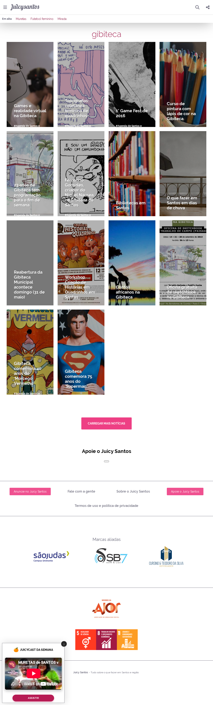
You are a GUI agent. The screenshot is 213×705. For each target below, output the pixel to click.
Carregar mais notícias (106, 423)
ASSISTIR (33, 698)
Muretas (21, 19)
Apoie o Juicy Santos (185, 491)
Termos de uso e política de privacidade (106, 506)
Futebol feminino (42, 19)
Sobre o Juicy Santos (133, 491)
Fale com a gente (81, 491)
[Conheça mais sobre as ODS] (106, 639)
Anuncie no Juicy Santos (30, 491)
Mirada (62, 19)
